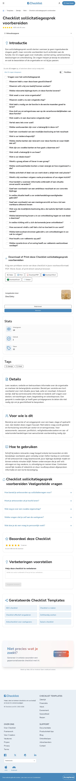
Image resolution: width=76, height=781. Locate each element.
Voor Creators (9, 735)
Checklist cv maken (48, 608)
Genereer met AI (60, 654)
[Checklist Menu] (3, 3)
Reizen (42, 717)
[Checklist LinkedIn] (35, 755)
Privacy (7, 746)
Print (21, 275)
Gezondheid (44, 714)
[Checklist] (34, 3)
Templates (10, 11)
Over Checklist (10, 728)
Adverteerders (45, 742)
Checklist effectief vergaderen (18, 615)
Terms (6, 749)
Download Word (50, 275)
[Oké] (12, 545)
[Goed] (15, 545)
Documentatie (45, 728)
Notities (67, 72)
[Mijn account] (59, 3)
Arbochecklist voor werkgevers (19, 622)
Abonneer (38, 310)
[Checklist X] (15, 755)
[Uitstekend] (18, 545)
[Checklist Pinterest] (25, 755)
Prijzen (7, 742)
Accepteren (69, 777)
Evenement (44, 710)
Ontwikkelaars (45, 738)
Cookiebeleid (36, 777)
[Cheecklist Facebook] (5, 755)
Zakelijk (18, 11)
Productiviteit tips (47, 731)
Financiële (44, 703)
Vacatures (8, 738)
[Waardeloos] (6, 545)
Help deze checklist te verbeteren (20, 568)
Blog (41, 735)
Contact (43, 746)
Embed (28, 280)
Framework (8, 731)
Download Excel (14, 280)
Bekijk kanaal (38, 306)
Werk (25, 11)
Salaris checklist (46, 622)
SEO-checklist (12, 608)
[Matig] (9, 545)
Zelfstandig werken (48, 615)
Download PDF (34, 275)
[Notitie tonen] (70, 222)
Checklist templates (51, 696)
